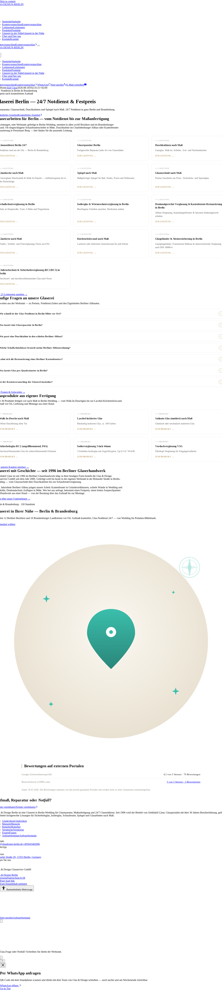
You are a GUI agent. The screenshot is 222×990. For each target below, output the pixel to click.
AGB (22, 878)
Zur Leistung (86, 156)
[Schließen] (3, 965)
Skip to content (7, 1)
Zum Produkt (86, 429)
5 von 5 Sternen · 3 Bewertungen (183, 782)
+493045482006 (31, 844)
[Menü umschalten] (38, 45)
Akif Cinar (11, 87)
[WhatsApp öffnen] (1, 921)
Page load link (7, 880)
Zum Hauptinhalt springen (13, 883)
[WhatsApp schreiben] (1, 957)
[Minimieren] (2, 961)
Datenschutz (13, 878)
